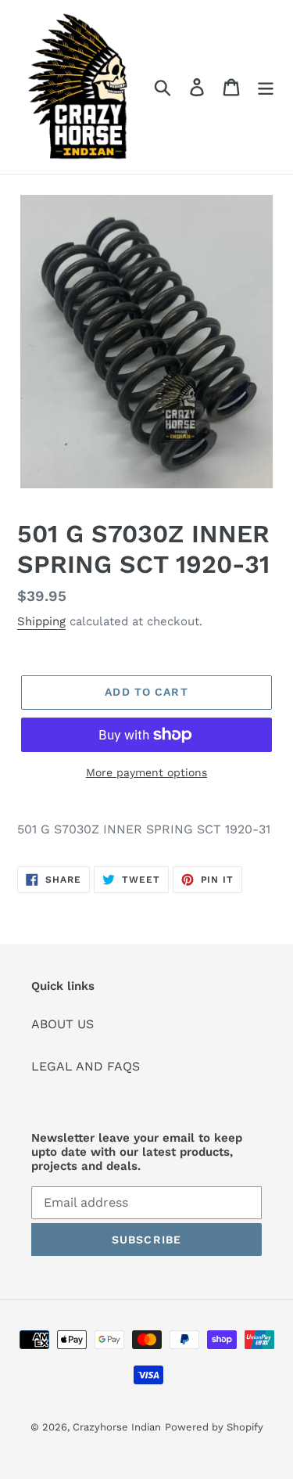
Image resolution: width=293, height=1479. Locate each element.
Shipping (41, 621)
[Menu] (265, 87)
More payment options (146, 772)
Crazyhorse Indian (117, 1427)
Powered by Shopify (214, 1427)
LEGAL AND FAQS (85, 1066)
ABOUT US (62, 1024)
